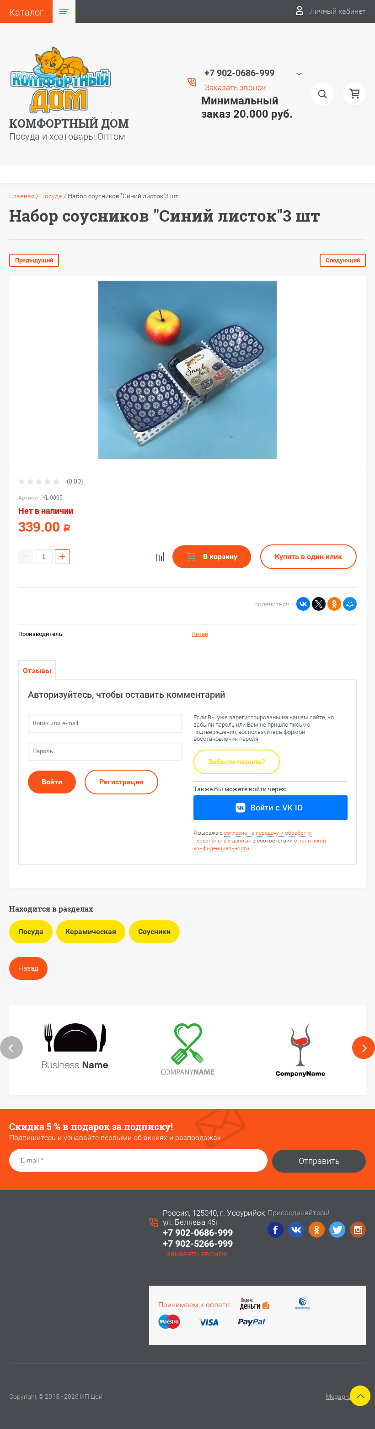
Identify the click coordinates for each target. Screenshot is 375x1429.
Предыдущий (34, 260)
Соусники (154, 931)
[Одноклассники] (334, 604)
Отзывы (37, 670)
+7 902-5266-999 (198, 1243)
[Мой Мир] (350, 604)
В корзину (219, 556)
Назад (28, 968)
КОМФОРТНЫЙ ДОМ (69, 123)
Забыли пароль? (236, 761)
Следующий (343, 260)
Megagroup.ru (346, 1396)
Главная (22, 196)
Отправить (319, 1161)
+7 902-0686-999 (198, 1232)
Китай (200, 633)
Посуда (51, 196)
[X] (319, 604)
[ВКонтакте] (303, 604)
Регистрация (121, 781)
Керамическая (90, 931)
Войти (52, 781)
